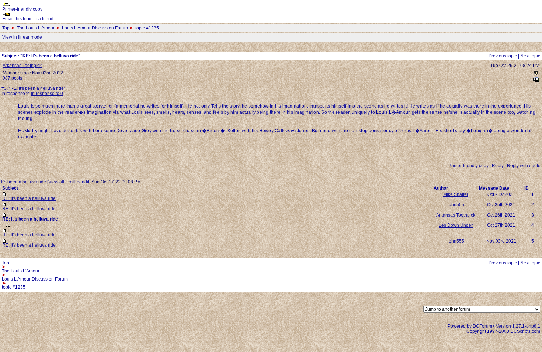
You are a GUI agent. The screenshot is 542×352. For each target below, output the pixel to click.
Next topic (530, 56)
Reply (498, 165)
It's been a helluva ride (23, 181)
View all (56, 181)
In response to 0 (47, 93)
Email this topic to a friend (27, 18)
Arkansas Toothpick (22, 65)
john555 (456, 204)
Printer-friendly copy (22, 9)
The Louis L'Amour (36, 28)
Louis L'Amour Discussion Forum (95, 28)
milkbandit (79, 181)
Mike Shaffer (455, 194)
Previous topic (503, 56)
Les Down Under (456, 225)
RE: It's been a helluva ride (29, 198)
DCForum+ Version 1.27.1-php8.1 (506, 326)
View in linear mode (22, 37)
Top (6, 28)
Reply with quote (524, 165)
